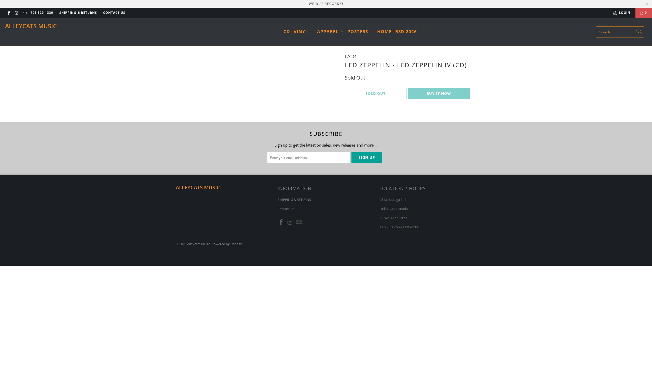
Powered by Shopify (227, 244)
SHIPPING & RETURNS (78, 12)
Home (384, 31)
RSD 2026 (406, 31)
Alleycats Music (31, 26)
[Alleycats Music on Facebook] (8, 12)
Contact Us (114, 12)
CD (286, 31)
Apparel (328, 31)
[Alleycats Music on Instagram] (16, 12)
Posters (358, 31)
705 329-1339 (42, 12)
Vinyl (301, 31)
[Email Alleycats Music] (24, 12)
